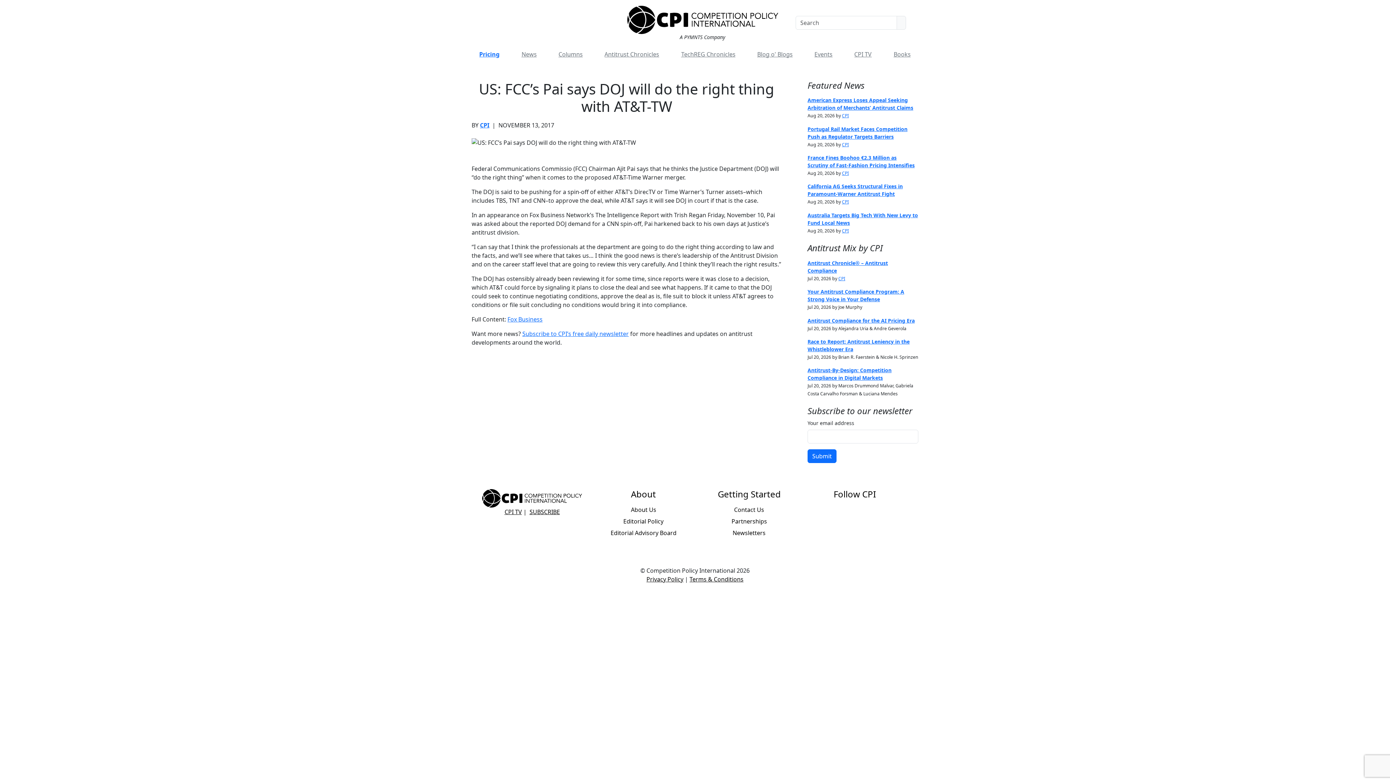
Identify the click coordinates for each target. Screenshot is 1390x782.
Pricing (489, 54)
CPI (484, 125)
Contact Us (749, 510)
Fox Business (525, 319)
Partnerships (749, 521)
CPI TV (863, 54)
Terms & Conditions (717, 579)
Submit (822, 456)
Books (902, 54)
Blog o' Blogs (775, 54)
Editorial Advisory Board (644, 533)
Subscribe (545, 512)
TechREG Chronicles (708, 54)
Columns (571, 54)
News (529, 54)
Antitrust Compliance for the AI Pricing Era (861, 320)
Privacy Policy (664, 579)
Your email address (831, 423)
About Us (643, 510)
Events (823, 54)
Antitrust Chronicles (632, 54)
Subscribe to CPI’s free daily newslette (574, 334)
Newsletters (749, 533)
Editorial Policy (643, 521)
